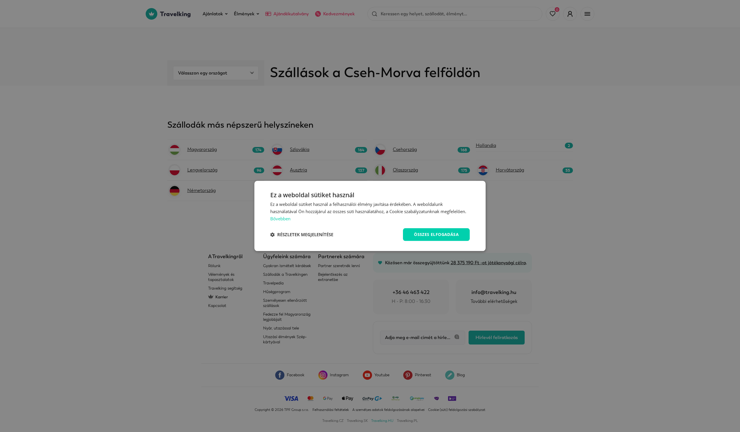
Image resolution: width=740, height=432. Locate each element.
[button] (301, 234)
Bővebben (280, 218)
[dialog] (370, 216)
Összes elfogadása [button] (436, 234)
